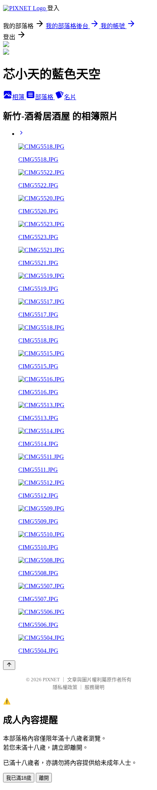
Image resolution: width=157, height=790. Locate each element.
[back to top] (9, 665)
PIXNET (51, 679)
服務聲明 (94, 687)
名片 (70, 97)
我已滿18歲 (18, 778)
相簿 (19, 97)
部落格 (45, 97)
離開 (44, 778)
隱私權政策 (65, 687)
